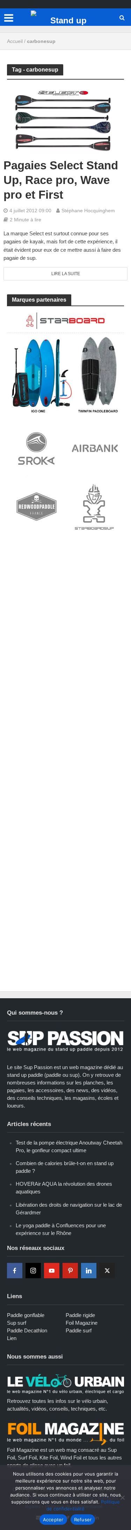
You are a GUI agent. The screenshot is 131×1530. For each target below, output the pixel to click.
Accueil (15, 41)
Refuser (83, 1519)
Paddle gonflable (25, 1315)
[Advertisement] (65, 612)
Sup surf (16, 1323)
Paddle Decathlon (27, 1330)
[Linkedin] (88, 1270)
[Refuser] (122, 1497)
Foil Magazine (81, 1323)
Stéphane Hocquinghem (88, 210)
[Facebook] (14, 1270)
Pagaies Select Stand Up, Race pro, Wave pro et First (60, 180)
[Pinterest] (70, 1270)
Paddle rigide (80, 1315)
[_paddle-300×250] (65, 362)
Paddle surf (79, 1330)
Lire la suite (65, 273)
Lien (11, 1338)
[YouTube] (51, 1270)
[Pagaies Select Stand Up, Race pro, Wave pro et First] (65, 119)
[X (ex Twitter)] (107, 1270)
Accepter (53, 1519)
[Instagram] (33, 1270)
